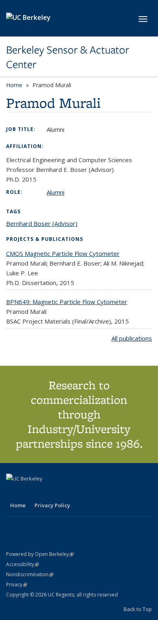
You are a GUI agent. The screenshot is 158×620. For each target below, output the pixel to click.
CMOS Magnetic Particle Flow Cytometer (63, 253)
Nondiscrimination (29, 574)
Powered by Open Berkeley (40, 554)
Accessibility (22, 564)
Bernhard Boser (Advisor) (41, 223)
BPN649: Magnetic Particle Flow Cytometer (66, 302)
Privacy (16, 584)
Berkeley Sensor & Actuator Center (67, 57)
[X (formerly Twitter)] (13, 492)
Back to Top (138, 609)
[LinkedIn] (29, 492)
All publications (131, 338)
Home (14, 85)
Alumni (55, 192)
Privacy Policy (52, 505)
